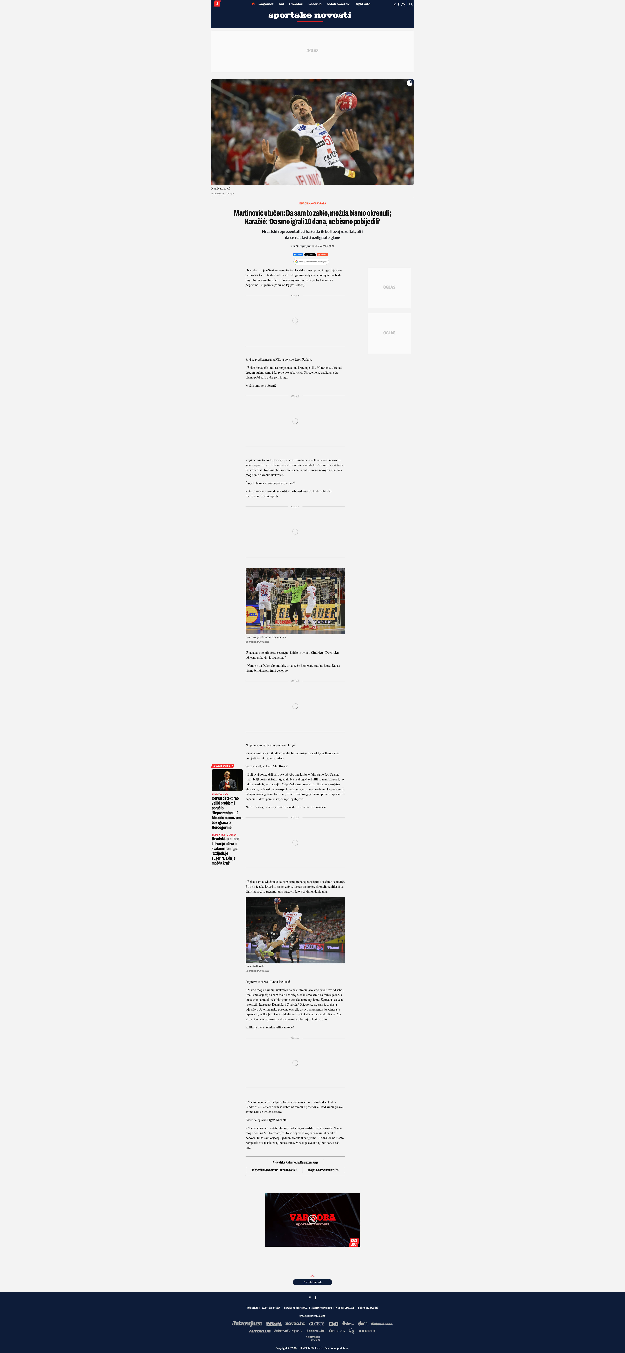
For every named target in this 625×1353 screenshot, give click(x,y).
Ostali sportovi (338, 4)
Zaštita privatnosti (322, 1308)
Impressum (252, 1308)
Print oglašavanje (368, 1308)
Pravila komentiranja (296, 1308)
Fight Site (363, 4)
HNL (281, 4)
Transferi (296, 4)
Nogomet (266, 4)
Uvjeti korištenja (271, 1308)
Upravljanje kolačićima (312, 1316)
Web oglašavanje (345, 1308)
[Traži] (411, 4)
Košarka (314, 4)
